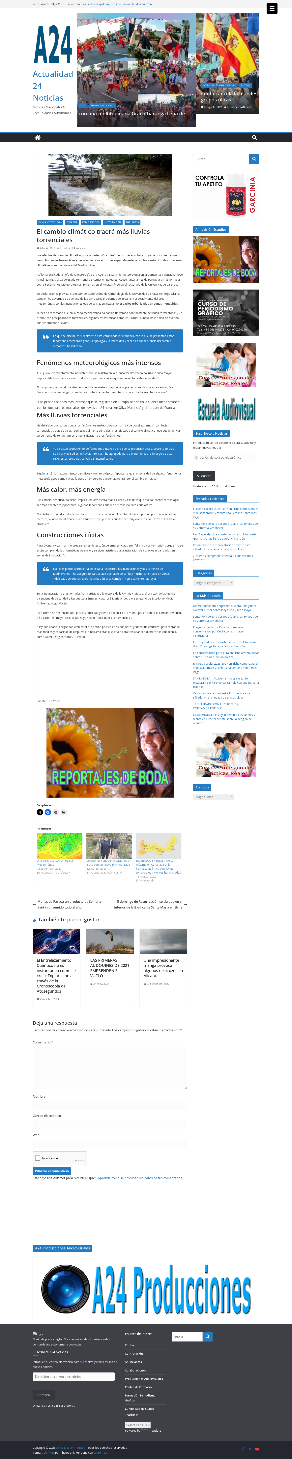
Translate (155, 1430)
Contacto (131, 1345)
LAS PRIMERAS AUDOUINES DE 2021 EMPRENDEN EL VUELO (109, 954)
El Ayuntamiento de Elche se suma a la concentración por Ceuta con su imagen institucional (219, 618)
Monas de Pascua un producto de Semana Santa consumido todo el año (69, 891)
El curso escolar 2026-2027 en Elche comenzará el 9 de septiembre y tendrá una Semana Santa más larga (225, 500)
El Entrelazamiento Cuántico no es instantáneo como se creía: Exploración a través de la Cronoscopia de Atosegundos (56, 962)
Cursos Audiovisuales (139, 1409)
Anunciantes (133, 1362)
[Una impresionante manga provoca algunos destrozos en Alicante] (163, 918)
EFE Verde (54, 688)
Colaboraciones (135, 1370)
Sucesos (126, 85)
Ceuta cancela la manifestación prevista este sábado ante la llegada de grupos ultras (162, 96)
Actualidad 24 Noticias (120, 107)
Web (36, 1121)
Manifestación (108, 85)
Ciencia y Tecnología (50, 209)
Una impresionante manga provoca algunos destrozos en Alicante (163, 954)
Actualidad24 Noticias (72, 235)
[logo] (38, 1334)
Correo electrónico (47, 1102)
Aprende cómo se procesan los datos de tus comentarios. (140, 1165)
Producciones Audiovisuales (144, 1379)
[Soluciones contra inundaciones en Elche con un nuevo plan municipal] (109, 832)
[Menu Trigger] (272, 8)
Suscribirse (204, 463)
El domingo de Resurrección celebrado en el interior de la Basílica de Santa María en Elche (148, 891)
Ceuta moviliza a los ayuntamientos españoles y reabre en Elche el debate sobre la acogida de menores (224, 706)
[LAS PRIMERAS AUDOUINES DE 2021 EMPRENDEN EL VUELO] (110, 918)
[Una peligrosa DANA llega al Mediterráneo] (59, 832)
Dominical (89, 85)
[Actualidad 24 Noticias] (37, 124)
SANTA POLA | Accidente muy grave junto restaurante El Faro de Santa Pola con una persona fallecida (226, 669)
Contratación (134, 1353)
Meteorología (113, 209)
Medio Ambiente (91, 209)
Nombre (39, 1083)
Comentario (43, 1029)
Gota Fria (72, 209)
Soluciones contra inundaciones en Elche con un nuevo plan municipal (108, 849)
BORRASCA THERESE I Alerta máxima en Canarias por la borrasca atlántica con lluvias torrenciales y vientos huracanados (158, 853)
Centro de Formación (139, 1387)
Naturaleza (132, 209)
